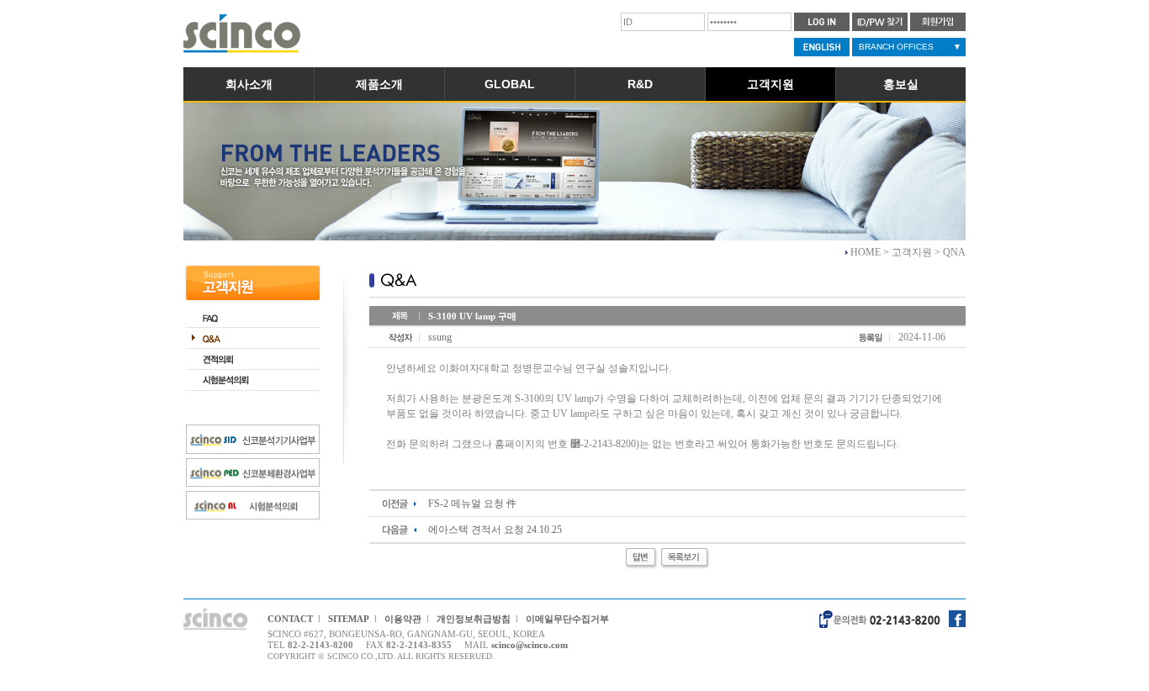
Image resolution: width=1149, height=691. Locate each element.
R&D (640, 84)
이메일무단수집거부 (567, 619)
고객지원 (770, 84)
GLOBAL (509, 84)
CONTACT (290, 619)
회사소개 (249, 84)
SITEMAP (348, 619)
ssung (440, 337)
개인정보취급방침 (474, 619)
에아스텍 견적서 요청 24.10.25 (495, 529)
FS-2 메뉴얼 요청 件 (472, 503)
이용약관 (402, 619)
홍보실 (901, 84)
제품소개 (379, 84)
